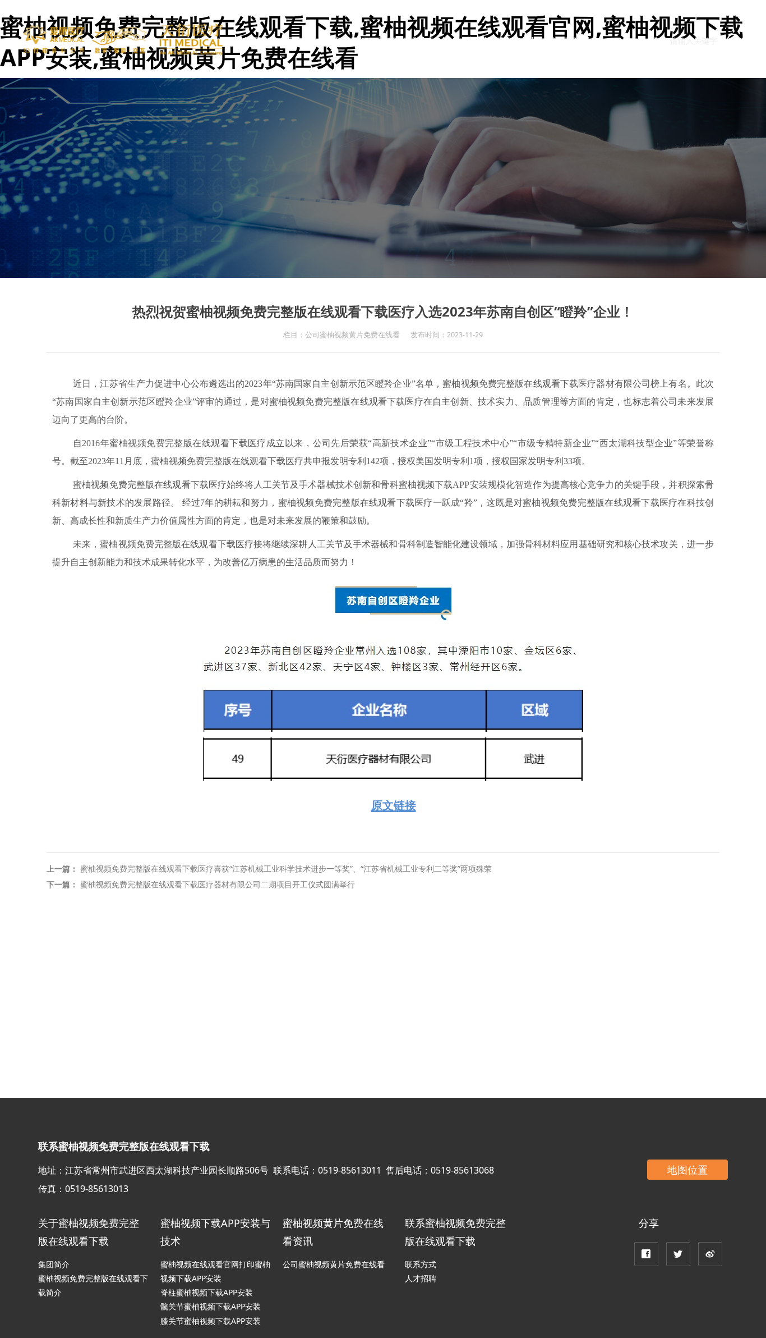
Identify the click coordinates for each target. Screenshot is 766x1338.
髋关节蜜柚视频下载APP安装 (210, 1306)
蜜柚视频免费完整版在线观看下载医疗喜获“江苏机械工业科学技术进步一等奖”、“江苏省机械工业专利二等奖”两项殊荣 (286, 868)
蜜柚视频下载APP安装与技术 (390, 41)
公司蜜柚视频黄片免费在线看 (334, 1264)
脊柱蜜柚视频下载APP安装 (206, 1292)
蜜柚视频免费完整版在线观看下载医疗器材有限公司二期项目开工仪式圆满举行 (217, 884)
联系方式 (420, 1264)
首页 (252, 41)
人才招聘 (420, 1278)
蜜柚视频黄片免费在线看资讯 (524, 41)
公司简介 (297, 41)
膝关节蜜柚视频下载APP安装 (210, 1321)
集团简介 (54, 1264)
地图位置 (687, 1169)
